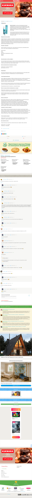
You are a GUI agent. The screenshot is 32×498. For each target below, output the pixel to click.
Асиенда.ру (22, 489)
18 (16, 140)
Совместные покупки (16, 18)
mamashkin (4, 271)
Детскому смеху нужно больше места (16, 360)
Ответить (2, 182)
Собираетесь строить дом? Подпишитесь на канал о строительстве (12, 357)
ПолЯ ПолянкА (4, 179)
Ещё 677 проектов (3, 157)
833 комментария (5, 315)
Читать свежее (4, 468)
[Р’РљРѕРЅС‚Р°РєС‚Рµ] (1, 133)
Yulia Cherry (4, 283)
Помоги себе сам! (10, 21)
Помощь (2, 470)
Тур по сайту (2, 474)
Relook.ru (29, 489)
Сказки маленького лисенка (15, 418)
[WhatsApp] (4, 133)
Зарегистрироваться (4, 300)
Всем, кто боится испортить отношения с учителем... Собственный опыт (13, 314)
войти (3, 301)
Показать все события (16, 437)
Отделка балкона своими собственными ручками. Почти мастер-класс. (13, 321)
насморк (8, 128)
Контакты (18, 467)
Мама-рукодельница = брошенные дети (8, 309)
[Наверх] (31, 444)
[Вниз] (31, 447)
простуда (4, 128)
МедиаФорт (16, 483)
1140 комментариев (5, 310)
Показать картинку (5, 261)
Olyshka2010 (5, 240)
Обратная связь (3, 475)
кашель (6, 128)
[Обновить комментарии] (31, 446)
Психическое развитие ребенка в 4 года (16, 396)
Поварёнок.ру (2, 489)
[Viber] (3, 133)
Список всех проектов (23, 491)
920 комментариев (5, 327)
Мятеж (13, 433)
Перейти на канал (15, 385)
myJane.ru (15, 489)
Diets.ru (9, 489)
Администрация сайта (3, 473)
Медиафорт (9, 494)
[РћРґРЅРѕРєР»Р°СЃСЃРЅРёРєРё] (2, 133)
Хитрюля (5, 21)
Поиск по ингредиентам (16, 405)
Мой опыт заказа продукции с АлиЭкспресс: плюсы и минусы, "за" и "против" (14, 326)
